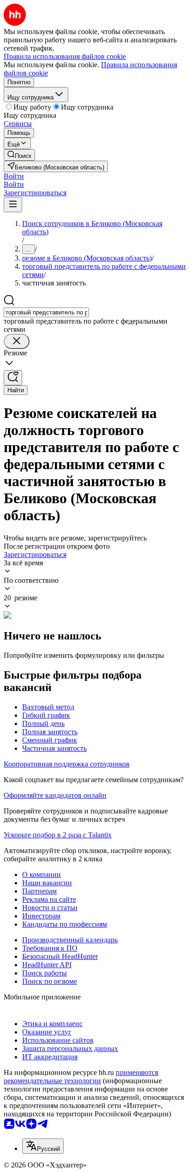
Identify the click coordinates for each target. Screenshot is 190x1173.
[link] (19, 155)
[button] (14, 176)
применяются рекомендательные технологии (81, 1076)
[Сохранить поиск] (13, 377)
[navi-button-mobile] (13, 204)
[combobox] (46, 312)
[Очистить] (17, 341)
